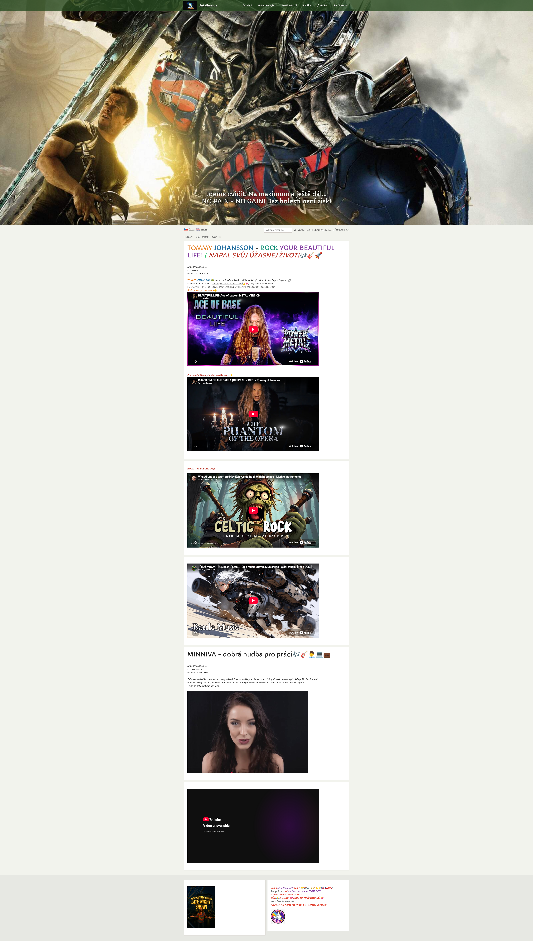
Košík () (343, 230)
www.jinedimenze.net (282, 901)
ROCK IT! (202, 267)
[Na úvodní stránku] (190, 9)
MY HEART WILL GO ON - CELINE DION (255, 287)
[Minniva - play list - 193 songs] (247, 772)
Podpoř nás (277, 891)
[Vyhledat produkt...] (295, 230)
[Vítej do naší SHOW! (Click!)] (201, 927)
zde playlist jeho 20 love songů (227, 283)
